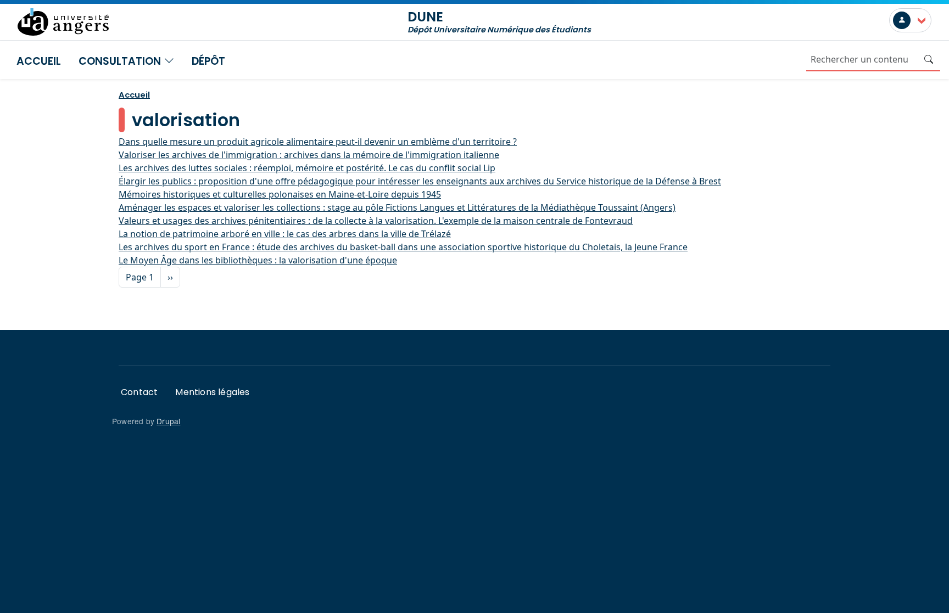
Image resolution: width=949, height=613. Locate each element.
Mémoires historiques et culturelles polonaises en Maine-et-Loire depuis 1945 (280, 194)
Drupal (168, 420)
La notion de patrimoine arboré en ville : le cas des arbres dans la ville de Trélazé (285, 234)
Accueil (38, 61)
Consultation (121, 61)
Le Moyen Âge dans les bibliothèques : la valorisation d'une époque (258, 260)
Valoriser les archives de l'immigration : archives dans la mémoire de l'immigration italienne (309, 155)
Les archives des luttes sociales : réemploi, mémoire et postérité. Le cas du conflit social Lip (307, 168)
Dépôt (208, 61)
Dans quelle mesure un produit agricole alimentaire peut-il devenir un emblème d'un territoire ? (318, 142)
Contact (139, 392)
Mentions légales (212, 392)
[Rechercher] (928, 59)
